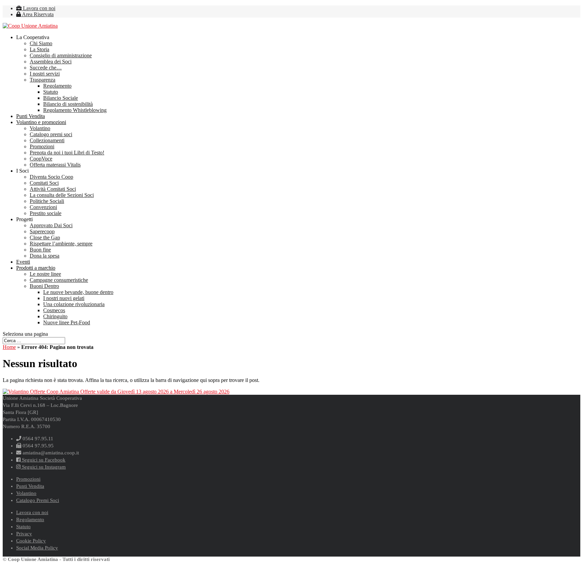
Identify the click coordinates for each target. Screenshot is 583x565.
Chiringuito (55, 316)
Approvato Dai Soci (51, 225)
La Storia (39, 49)
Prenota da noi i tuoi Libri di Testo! (67, 152)
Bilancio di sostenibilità (68, 104)
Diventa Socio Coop (51, 177)
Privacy (24, 533)
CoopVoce (41, 158)
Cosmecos (54, 310)
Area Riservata (37, 14)
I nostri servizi (45, 74)
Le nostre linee (45, 274)
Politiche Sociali (47, 201)
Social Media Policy (37, 548)
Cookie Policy (31, 540)
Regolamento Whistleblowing (75, 110)
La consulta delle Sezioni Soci (62, 195)
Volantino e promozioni (41, 122)
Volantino (40, 128)
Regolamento (57, 86)
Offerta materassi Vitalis (55, 165)
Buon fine (40, 249)
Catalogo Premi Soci (37, 500)
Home (9, 347)
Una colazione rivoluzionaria (74, 304)
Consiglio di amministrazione (61, 55)
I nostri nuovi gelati (63, 298)
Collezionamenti (47, 140)
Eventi (23, 262)
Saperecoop (42, 231)
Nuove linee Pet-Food (66, 322)
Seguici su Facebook (43, 460)
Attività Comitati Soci (53, 189)
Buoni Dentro (44, 286)
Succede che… (46, 67)
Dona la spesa (44, 256)
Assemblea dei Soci (51, 61)
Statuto (50, 92)
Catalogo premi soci (51, 134)
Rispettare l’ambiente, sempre (61, 243)
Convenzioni (43, 207)
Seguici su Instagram (43, 467)
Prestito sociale (45, 213)
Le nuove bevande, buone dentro (78, 292)
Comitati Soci (44, 183)
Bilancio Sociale (60, 98)
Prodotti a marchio (35, 268)
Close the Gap (45, 237)
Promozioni (42, 146)
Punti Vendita (30, 116)
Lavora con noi (38, 8)
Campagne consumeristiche (59, 280)
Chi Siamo (41, 43)
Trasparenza (42, 80)
